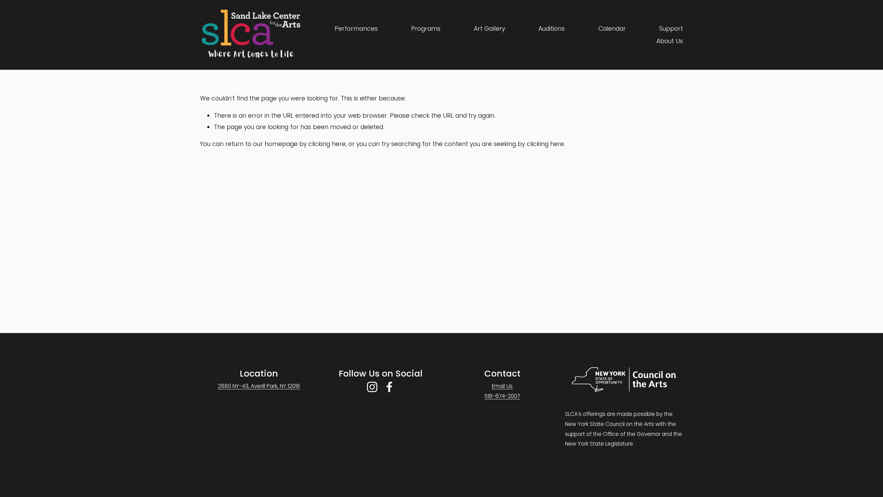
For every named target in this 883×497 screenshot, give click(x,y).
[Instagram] (372, 386)
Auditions (551, 29)
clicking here (327, 144)
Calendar (612, 29)
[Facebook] (389, 386)
